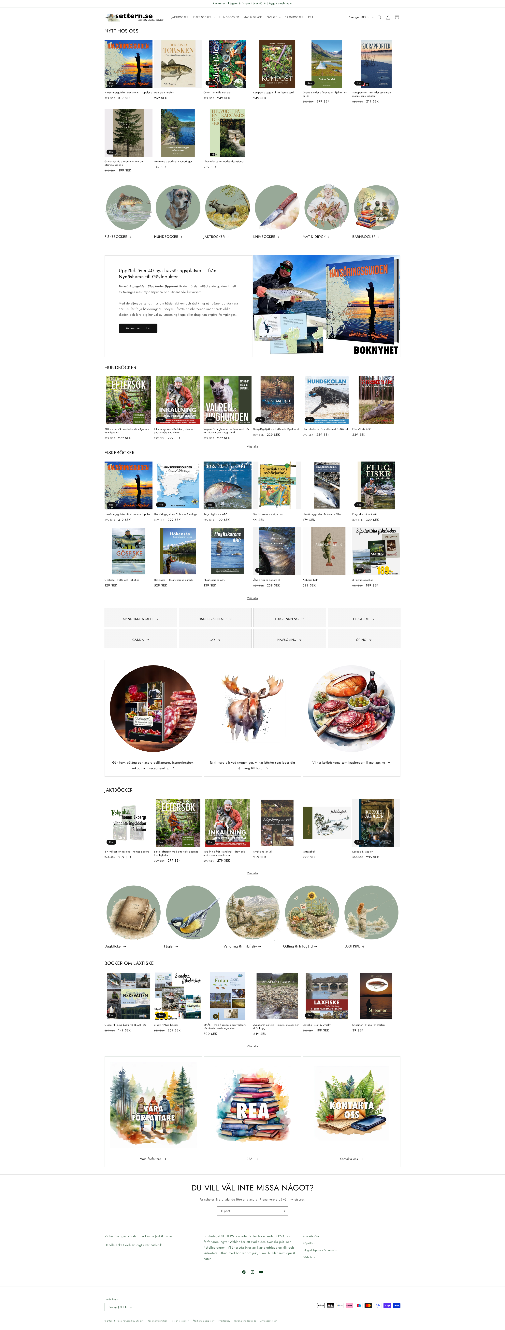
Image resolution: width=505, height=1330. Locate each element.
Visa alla (252, 447)
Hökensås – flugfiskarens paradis (173, 580)
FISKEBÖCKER (116, 237)
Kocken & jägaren (362, 851)
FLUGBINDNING (287, 619)
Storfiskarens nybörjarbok (268, 514)
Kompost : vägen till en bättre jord (273, 92)
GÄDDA (138, 640)
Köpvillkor (309, 1243)
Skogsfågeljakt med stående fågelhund (276, 429)
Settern (118, 1321)
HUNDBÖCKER (166, 237)
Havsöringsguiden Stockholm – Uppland (128, 92)
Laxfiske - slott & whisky (317, 1025)
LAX (212, 640)
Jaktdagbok (309, 851)
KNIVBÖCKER (264, 237)
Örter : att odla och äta (217, 92)
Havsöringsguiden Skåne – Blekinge (175, 514)
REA (250, 1159)
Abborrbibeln (310, 580)
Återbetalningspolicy (203, 1320)
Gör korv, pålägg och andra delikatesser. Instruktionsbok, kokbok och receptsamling (153, 765)
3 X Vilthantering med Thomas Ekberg (127, 851)
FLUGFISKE (361, 619)
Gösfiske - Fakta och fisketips (122, 580)
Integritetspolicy (180, 1320)
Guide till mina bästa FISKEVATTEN (125, 1025)
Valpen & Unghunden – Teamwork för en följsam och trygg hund (226, 431)
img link (153, 668)
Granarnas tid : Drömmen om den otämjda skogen (124, 163)
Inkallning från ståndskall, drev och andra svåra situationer (174, 431)
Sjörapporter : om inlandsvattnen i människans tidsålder (372, 94)
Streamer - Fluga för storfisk (368, 1025)
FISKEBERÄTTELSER (212, 619)
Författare (309, 1257)
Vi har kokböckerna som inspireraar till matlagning (348, 762)
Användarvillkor (268, 1320)
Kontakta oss (349, 1159)
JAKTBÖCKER (214, 237)
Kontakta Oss (311, 1236)
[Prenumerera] (283, 1211)
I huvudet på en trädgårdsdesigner (224, 161)
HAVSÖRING (286, 640)
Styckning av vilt (262, 851)
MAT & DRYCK (314, 237)
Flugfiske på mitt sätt (364, 514)
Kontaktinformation (158, 1320)
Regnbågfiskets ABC (215, 514)
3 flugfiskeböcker (362, 580)
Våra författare (150, 1159)
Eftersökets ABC (361, 429)
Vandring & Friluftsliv (240, 946)
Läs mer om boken (138, 328)
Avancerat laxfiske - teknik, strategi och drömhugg (276, 1026)
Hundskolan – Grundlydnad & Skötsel (325, 429)
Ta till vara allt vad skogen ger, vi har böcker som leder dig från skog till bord (252, 765)
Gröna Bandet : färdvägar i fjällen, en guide (325, 94)
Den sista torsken (164, 92)
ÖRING (361, 640)
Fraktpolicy (224, 1320)
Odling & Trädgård (298, 946)
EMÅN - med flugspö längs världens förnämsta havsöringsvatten (225, 1026)
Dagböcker (113, 946)
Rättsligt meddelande (245, 1320)
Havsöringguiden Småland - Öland (323, 514)
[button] (204, 17)
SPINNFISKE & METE (138, 619)
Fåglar (169, 946)
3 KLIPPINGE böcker (166, 1025)
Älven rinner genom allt (267, 580)
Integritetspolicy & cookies (320, 1250)
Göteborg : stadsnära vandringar (173, 161)
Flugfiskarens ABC (214, 580)
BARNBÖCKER (364, 237)
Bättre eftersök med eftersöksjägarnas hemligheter (127, 431)
